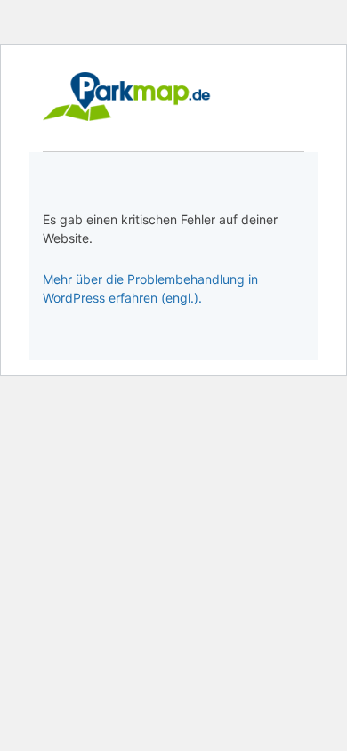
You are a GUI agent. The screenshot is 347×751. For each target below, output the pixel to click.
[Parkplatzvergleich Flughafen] (127, 96)
